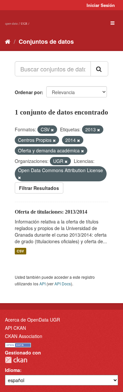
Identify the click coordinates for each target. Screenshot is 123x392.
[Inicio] (7, 41)
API (42, 283)
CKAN (16, 359)
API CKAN (15, 328)
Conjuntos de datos (46, 41)
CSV (20, 250)
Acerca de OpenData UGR (32, 319)
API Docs (62, 283)
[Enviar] (99, 68)
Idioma (12, 370)
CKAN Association (23, 336)
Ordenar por (28, 92)
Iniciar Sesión (101, 5)
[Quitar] (52, 129)
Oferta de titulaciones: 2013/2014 (51, 212)
